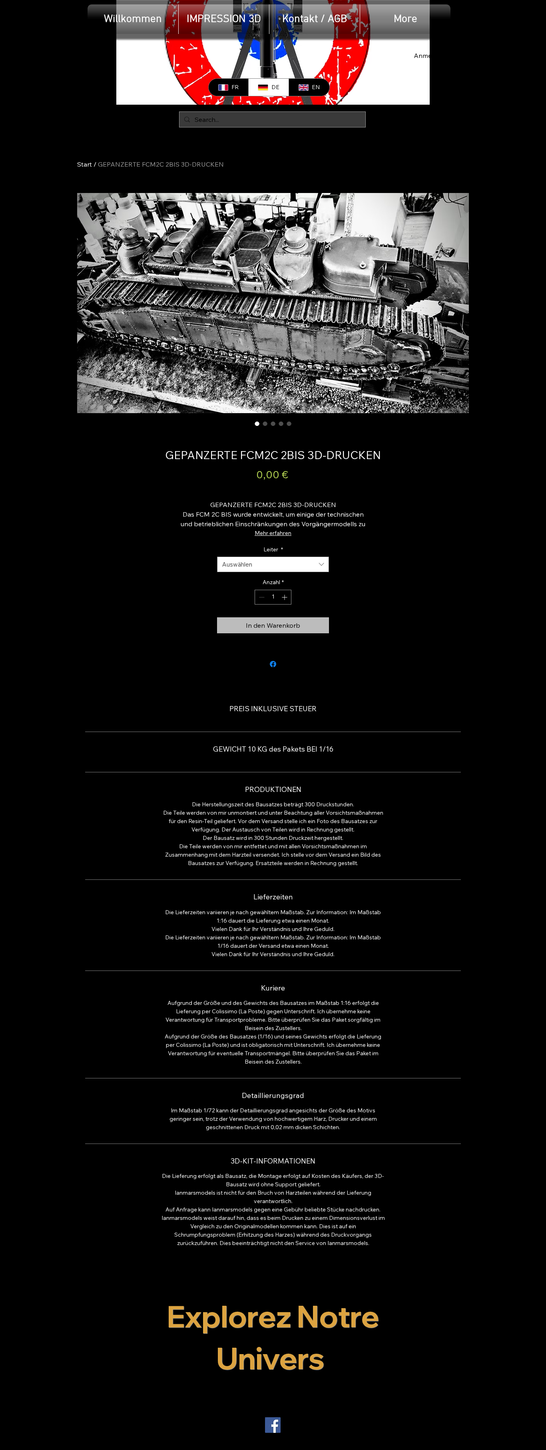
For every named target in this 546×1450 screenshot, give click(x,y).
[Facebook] (273, 1425)
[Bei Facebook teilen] (273, 664)
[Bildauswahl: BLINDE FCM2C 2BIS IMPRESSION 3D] (257, 424)
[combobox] (273, 564)
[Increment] (285, 597)
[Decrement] (261, 597)
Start (84, 164)
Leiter (273, 549)
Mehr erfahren (273, 533)
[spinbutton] (273, 597)
